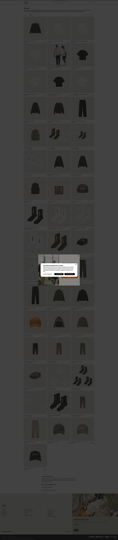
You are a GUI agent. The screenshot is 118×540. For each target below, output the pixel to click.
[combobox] (75, 264)
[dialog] (59, 270)
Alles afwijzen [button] (59, 274)
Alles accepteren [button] (69, 274)
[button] (47, 274)
